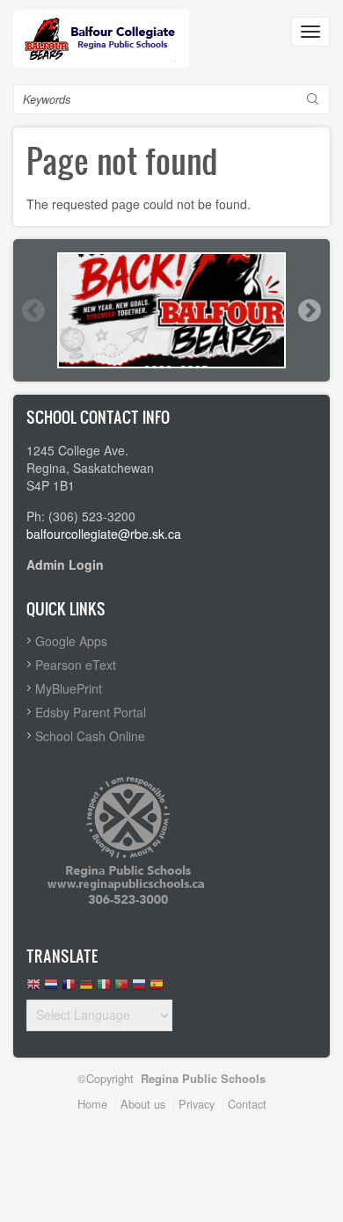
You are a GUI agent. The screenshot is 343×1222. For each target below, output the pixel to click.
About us (142, 1103)
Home (92, 1103)
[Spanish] (157, 989)
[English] (33, 989)
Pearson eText (75, 664)
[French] (69, 989)
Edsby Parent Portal (90, 712)
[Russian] (139, 989)
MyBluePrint (68, 688)
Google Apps (71, 641)
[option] (171, 310)
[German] (86, 989)
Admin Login (65, 564)
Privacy (197, 1103)
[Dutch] (51, 989)
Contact (247, 1103)
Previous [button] (32, 310)
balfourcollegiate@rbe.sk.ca (103, 533)
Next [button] (308, 310)
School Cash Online (90, 736)
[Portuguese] (121, 989)
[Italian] (104, 989)
